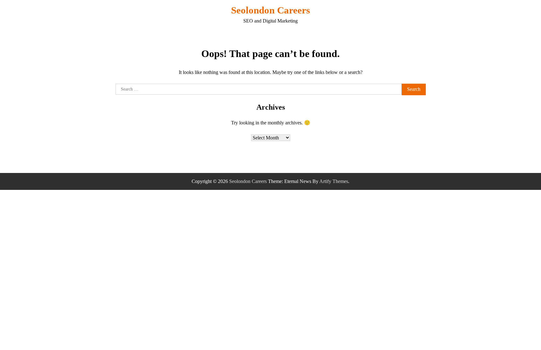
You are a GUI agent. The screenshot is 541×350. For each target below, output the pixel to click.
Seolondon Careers (270, 10)
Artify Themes (333, 181)
